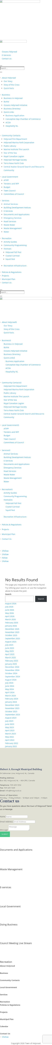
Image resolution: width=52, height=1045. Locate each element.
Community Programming (15, 245)
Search (8, 594)
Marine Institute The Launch (16, 149)
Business (6, 94)
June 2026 (9, 610)
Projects (5, 275)
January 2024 (11, 702)
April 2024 (9, 692)
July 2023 (9, 721)
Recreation (6, 238)
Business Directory (12, 108)
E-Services (6, 55)
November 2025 (12, 632)
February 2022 (11, 743)
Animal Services (11, 204)
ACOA (8, 122)
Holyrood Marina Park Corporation (19, 142)
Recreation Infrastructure (15, 265)
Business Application (15, 115)
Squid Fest (10, 259)
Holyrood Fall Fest (13, 252)
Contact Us (6, 58)
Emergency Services (12, 218)
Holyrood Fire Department (15, 139)
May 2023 (9, 727)
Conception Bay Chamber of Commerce (23, 119)
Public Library (10, 146)
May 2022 (9, 737)
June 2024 (9, 686)
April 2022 (9, 740)
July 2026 (9, 606)
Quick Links (9, 112)
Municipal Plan (8, 279)
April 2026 (9, 616)
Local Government (10, 176)
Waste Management (13, 228)
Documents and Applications (16, 214)
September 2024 (12, 676)
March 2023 (10, 733)
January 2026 (11, 625)
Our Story (8, 81)
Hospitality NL (12, 126)
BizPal (6, 101)
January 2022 (11, 746)
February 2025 (11, 660)
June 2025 (9, 648)
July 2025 (9, 645)
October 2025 (11, 635)
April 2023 (9, 730)
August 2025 (10, 641)
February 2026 (11, 622)
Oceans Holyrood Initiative (15, 105)
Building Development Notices (17, 207)
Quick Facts (9, 88)
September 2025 (12, 638)
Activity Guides (10, 242)
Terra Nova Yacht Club (14, 163)
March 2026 (10, 619)
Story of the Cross (11, 84)
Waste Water (9, 225)
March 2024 (10, 695)
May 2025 (9, 651)
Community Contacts (11, 135)
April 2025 (9, 654)
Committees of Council (14, 194)
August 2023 (10, 717)
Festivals (7, 248)
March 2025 (10, 657)
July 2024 (9, 683)
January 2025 (11, 664)
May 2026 (9, 613)
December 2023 (12, 705)
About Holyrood (9, 78)
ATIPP (6, 180)
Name (2, 816)
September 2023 (12, 714)
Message (4, 830)
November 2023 (12, 708)
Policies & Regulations (11, 272)
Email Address (6, 821)
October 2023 (11, 711)
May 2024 (9, 689)
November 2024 (12, 670)
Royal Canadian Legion (14, 156)
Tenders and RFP (11, 183)
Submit (5, 834)
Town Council (10, 190)
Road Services (10, 221)
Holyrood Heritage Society (15, 160)
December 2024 (12, 667)
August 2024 (10, 679)
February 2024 (11, 698)
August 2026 (10, 603)
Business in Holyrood (13, 98)
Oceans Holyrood (9, 51)
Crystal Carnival (13, 255)
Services (5, 200)
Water (6, 232)
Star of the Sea (10, 153)
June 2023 (9, 724)
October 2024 (11, 673)
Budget (7, 187)
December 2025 (12, 629)
